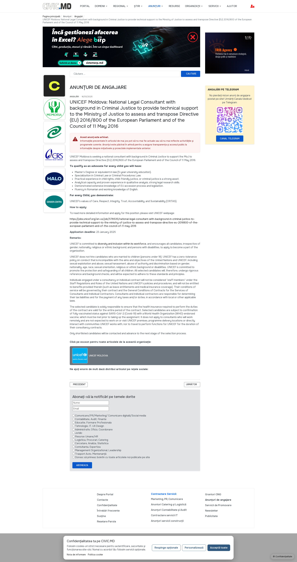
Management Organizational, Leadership (98, 450)
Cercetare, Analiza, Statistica (91, 443)
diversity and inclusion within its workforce (122, 243)
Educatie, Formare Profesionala (93, 422)
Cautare (191, 73)
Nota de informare (76, 554)
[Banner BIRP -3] (121, 46)
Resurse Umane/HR (86, 436)
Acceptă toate (219, 547)
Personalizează (194, 547)
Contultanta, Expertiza (88, 447)
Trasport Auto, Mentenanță (90, 453)
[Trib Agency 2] (229, 52)
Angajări (74, 96)
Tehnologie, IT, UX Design (89, 426)
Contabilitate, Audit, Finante (90, 419)
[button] (101, 6)
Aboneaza (82, 465)
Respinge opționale (166, 547)
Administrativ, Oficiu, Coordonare (94, 429)
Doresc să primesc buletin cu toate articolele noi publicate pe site (112, 457)
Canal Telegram (229, 138)
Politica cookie (95, 554)
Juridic (78, 433)
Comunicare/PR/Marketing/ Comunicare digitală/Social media (110, 415)
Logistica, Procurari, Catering (91, 440)
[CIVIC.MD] (57, 6)
